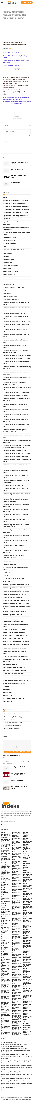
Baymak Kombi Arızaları (9, 237)
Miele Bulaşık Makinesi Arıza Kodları (13, 618)
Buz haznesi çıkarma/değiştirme (11, 755)
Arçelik (5, 197)
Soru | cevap (27, 2)
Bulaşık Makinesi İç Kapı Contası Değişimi (13, 717)
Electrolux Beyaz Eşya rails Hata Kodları (14, 450)
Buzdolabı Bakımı (7, 262)
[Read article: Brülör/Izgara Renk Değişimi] (6, 768)
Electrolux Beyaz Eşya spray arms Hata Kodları (16, 456)
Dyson (4, 290)
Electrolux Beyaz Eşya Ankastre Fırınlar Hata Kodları (16, 304)
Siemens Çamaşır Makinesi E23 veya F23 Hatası (12, 1071)
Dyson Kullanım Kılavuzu (10, 296)
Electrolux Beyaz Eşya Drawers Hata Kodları (15, 395)
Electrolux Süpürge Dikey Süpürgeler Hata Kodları (15, 546)
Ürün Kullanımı (7, 692)
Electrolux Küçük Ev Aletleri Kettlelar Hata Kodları (15, 515)
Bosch (4, 247)
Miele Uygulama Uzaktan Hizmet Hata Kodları (15, 656)
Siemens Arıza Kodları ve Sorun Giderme (14, 674)
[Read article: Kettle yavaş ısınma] (6, 184)
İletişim (3, 1089)
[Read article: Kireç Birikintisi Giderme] (6, 170)
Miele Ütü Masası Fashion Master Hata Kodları (16, 641)
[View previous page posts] (15, 69)
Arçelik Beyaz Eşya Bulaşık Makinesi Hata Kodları (16, 200)
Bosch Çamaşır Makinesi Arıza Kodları (13, 250)
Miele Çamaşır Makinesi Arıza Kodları (13, 621)
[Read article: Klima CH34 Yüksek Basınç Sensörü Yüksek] (6, 177)
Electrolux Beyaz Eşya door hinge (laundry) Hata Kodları (17, 362)
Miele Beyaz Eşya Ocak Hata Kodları (12, 615)
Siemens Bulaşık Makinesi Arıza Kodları (14, 683)
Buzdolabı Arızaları (8, 259)
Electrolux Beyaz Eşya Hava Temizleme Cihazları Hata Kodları (16, 400)
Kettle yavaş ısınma (15, 182)
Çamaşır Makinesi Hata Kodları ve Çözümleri (12, 1046)
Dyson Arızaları (7, 293)
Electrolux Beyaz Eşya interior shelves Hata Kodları (15, 410)
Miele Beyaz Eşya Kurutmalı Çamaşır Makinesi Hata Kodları (17, 607)
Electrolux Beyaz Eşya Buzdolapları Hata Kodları (17, 321)
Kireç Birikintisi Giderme (17, 169)
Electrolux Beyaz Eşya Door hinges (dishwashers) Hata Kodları (17, 368)
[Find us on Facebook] (1, 825)
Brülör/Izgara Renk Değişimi (18, 767)
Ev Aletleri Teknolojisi (9, 564)
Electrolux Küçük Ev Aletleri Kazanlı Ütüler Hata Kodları (15, 510)
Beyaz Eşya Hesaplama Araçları (8, 1042)
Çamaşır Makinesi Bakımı (9, 275)
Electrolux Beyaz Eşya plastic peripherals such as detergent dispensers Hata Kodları (16, 446)
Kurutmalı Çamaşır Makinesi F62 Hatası (13, 722)
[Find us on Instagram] (7, 825)
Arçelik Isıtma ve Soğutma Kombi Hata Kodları (16, 212)
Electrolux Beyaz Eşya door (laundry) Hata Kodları (15, 346)
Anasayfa (5, 9)
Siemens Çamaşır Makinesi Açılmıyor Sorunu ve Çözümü (14, 1054)
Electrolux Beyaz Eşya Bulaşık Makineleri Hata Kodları (16, 317)
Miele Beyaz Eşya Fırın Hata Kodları (12, 597)
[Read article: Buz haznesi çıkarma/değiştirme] (17, 747)
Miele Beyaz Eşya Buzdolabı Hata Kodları (14, 588)
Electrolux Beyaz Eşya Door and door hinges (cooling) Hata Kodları (15, 351)
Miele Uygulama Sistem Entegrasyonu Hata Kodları (15, 652)
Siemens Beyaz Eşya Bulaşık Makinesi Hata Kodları (17, 677)
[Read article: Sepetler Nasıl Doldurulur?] (6, 782)
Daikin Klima (6, 278)
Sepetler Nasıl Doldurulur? (10, 714)
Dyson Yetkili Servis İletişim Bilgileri (13, 1099)
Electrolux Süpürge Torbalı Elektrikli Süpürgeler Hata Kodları (14, 557)
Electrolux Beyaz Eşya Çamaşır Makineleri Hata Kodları (16, 325)
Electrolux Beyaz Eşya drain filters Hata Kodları (17, 392)
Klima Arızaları (7, 572)
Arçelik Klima (6, 219)
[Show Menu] (2, 2)
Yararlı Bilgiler (7, 702)
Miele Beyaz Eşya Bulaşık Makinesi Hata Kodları (16, 584)
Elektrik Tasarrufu (8, 561)
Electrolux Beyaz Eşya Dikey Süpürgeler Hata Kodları (15, 341)
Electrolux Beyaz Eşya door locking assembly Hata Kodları (16, 373)
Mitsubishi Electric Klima (10, 664)
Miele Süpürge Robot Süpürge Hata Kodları (15, 635)
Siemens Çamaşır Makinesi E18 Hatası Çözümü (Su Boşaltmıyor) (16, 1065)
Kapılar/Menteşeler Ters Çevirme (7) (12, 725)
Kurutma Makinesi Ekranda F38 (11, 65)
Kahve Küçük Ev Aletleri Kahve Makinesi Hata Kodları (15, 568)
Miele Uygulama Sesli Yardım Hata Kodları (14, 648)
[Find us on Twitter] (4, 825)
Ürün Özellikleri (7, 695)
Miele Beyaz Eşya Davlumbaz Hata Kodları (14, 594)
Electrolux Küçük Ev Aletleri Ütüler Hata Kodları (15, 541)
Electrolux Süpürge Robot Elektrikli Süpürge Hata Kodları (16, 551)
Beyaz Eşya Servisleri (9, 240)
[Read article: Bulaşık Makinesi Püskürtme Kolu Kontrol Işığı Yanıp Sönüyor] (6, 774)
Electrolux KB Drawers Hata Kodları (13, 485)
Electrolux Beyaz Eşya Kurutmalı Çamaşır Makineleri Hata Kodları (15, 431)
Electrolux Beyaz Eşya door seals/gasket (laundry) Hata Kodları (14, 383)
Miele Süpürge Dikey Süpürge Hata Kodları (14, 632)
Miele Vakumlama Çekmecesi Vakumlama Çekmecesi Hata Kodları (17, 660)
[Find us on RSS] (13, 825)
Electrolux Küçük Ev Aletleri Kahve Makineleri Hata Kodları (16, 505)
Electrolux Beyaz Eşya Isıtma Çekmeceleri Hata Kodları (16, 415)
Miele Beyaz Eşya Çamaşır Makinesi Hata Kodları (16, 591)
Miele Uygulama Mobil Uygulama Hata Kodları (16, 645)
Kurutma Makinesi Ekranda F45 (11, 53)
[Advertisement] (17, 31)
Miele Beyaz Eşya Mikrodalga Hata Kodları (14, 611)
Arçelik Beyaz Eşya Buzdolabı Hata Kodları (14, 203)
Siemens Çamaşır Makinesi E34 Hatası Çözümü (12, 1081)
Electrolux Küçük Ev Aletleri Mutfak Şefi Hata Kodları (16, 520)
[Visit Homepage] (11, 2)
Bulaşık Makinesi (7, 253)
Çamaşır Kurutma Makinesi (10, 265)
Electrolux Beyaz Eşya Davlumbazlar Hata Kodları (15, 330)
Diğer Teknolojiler (8, 284)
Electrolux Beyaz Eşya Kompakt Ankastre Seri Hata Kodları (16, 420)
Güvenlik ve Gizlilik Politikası (8, 1087)
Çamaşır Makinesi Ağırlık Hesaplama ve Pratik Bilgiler (14, 1044)
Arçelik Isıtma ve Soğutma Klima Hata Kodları (16, 209)
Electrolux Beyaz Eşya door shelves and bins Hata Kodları (17, 388)
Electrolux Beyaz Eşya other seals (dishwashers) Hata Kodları (17, 441)
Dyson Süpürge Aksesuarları (11, 299)
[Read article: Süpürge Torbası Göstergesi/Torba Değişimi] (6, 163)
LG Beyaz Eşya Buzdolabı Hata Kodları (13, 578)
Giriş (30, 125)
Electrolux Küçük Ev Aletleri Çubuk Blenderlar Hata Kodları (16, 495)
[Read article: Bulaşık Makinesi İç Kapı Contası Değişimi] (6, 788)
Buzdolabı (6, 256)
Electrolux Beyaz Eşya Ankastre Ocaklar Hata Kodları (16, 309)
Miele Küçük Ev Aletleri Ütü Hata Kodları (14, 629)
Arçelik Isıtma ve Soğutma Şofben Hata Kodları (16, 216)
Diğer (4, 281)
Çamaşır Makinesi (8, 268)
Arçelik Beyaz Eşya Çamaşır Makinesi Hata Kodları (16, 206)
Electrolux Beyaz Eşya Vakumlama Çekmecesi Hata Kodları (17, 461)
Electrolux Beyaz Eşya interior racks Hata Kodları (15, 405)
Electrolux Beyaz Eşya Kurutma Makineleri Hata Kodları (16, 425)
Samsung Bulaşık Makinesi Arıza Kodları (14, 667)
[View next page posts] (18, 69)
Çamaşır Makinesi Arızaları (10, 271)
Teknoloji (6, 686)
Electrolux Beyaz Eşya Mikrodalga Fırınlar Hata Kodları (16, 436)
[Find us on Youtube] (10, 825)
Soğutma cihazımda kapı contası (11, 728)
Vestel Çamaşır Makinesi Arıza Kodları (13, 698)
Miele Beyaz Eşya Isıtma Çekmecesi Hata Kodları (16, 600)
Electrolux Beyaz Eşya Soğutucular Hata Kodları (17, 453)
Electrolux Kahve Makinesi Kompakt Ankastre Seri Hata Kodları (16, 481)
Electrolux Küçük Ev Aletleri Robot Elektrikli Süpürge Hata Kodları (16, 526)
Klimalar (5, 575)
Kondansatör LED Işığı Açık (10, 719)
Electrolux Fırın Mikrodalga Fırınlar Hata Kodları (15, 466)
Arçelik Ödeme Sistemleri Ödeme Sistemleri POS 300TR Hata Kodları (16, 228)
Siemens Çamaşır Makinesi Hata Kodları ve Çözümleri (14, 1048)
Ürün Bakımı (6, 689)
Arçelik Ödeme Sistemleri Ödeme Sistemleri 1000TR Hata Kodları (17, 223)
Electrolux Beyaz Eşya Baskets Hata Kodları (15, 313)
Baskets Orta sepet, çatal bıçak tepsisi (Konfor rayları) (16, 233)
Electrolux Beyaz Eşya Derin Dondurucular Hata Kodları (16, 336)
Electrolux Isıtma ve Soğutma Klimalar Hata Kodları (15, 476)
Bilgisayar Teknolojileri (10, 243)
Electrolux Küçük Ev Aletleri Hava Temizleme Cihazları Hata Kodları (15, 500)
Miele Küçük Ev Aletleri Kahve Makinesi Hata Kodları (15, 625)
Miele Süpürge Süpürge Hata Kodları (13, 638)
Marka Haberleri (7, 581)
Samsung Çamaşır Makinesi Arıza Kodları (14, 670)
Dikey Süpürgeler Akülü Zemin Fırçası (13, 287)
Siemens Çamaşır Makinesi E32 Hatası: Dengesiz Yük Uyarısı (15, 1078)
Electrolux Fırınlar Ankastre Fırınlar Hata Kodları (15, 471)
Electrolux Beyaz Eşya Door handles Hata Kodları (17, 358)
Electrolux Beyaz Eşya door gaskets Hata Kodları (17, 355)
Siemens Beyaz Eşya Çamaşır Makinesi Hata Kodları (17, 680)
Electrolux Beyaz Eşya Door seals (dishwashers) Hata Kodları (16, 378)
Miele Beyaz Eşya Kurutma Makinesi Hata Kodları (18, 9)
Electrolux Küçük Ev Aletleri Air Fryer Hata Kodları (15, 489)
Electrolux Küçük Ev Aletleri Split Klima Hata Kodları (16, 536)
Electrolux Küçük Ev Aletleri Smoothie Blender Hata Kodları (16, 531)
